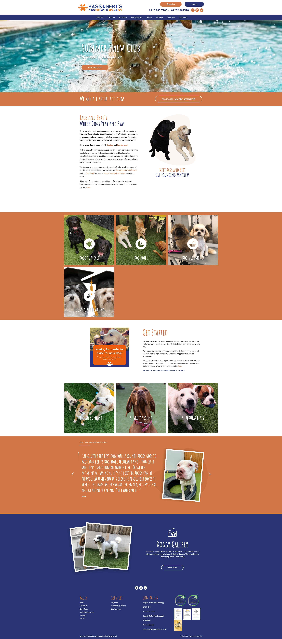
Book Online (84, 608)
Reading (110, 145)
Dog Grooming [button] (136, 17)
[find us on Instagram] (197, 10)
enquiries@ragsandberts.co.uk (154, 628)
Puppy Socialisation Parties (114, 173)
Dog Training (132, 170)
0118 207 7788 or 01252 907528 (169, 10)
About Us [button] (100, 17)
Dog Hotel (90, 173)
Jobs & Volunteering (87, 611)
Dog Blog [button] (171, 17)
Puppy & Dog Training (118, 605)
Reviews (159, 17)
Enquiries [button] (171, 4)
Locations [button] (123, 17)
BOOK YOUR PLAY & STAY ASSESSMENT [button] (178, 99)
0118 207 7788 (148, 610)
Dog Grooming (121, 170)
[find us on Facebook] (193, 10)
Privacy (82, 617)
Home (82, 601)
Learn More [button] (141, 73)
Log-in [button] (194, 4)
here (88, 187)
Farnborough (122, 145)
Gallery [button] (149, 17)
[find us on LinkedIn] (201, 10)
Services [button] (111, 17)
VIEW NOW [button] (172, 566)
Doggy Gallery (172, 543)
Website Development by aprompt (191, 635)
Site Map (83, 614)
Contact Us (183, 17)
